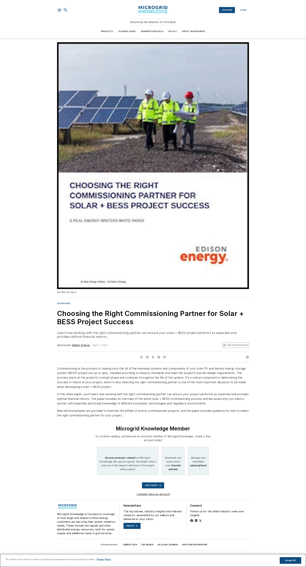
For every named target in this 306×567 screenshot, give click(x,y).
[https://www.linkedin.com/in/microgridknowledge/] (196, 520)
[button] (59, 10)
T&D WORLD (147, 544)
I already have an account (153, 494)
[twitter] (153, 357)
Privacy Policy (104, 559)
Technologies (127, 31)
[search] (65, 10)
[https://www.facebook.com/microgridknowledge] (191, 520)
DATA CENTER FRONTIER (194, 544)
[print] (247, 357)
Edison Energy (81, 345)
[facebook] (141, 357)
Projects (107, 31)
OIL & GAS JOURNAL (167, 544)
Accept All (290, 560)
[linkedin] (147, 357)
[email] (164, 357)
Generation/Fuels (152, 31)
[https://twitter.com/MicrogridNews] (200, 520)
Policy (172, 31)
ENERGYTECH (130, 544)
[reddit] (158, 357)
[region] (153, 560)
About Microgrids (193, 31)
